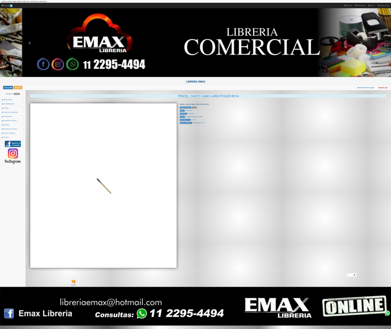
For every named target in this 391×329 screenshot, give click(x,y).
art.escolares (7, 100)
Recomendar (361, 5)
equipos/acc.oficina (10, 120)
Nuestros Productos (364, 88)
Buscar (17, 88)
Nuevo (372, 5)
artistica (6, 108)
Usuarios (381, 88)
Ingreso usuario (384, 5)
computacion (7, 116)
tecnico (6, 137)
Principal (7, 88)
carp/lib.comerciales (10, 112)
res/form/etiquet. (9, 133)
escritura (6, 125)
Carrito (7, 5)
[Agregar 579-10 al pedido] (354, 275)
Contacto (349, 5)
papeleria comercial (10, 129)
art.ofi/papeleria (8, 104)
